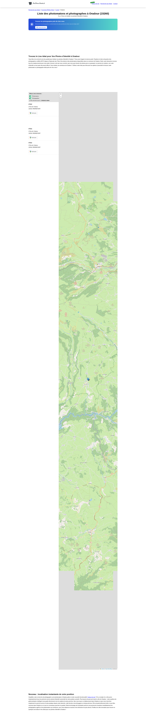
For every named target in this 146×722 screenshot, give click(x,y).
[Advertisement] (73, 42)
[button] (88, 379)
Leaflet (102, 668)
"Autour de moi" (91, 697)
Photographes (35, 98)
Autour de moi (95, 3)
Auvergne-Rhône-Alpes (47, 10)
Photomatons (35, 96)
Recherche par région (106, 3)
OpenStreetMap (108, 668)
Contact (115, 3)
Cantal (57, 10)
